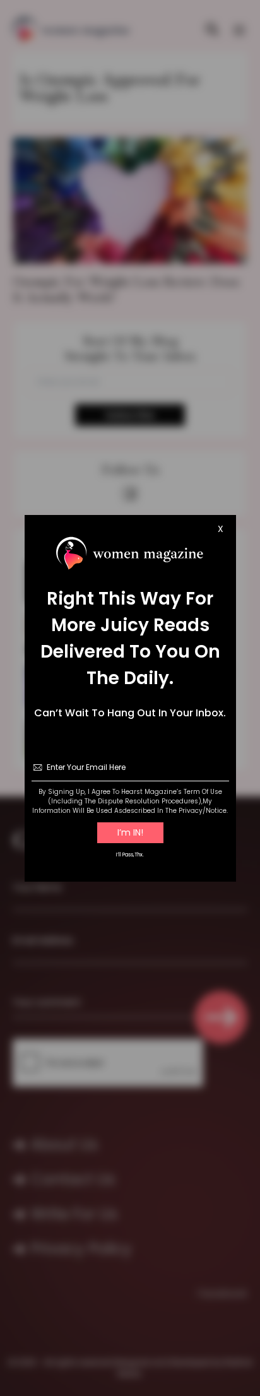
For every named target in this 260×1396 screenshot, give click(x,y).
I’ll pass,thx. (130, 854)
